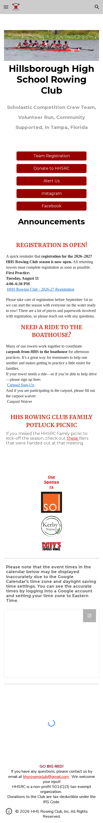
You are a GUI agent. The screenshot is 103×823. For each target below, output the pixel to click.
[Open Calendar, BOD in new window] (89, 615)
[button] (6, 7)
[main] (51, 79)
